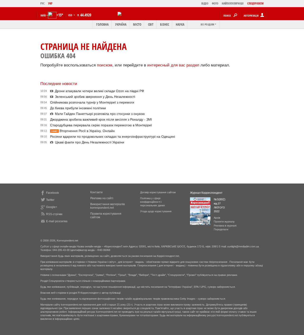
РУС (42, 3)
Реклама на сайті (101, 198)
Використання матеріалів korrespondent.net (107, 206)
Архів (217, 217)
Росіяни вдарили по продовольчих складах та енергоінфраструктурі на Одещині (112, 136)
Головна (102, 24)
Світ (150, 24)
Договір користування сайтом (158, 192)
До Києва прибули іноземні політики (78, 108)
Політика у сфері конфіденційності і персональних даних (152, 202)
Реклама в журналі (225, 225)
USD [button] (70, 15)
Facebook (52, 192)
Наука (180, 24)
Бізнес (164, 24)
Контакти (96, 192)
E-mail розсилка (56, 221)
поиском (104, 65)
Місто (137, 24)
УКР (50, 3)
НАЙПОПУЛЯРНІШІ (233, 3)
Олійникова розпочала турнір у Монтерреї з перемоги (92, 102)
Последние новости (58, 83)
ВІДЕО (204, 3)
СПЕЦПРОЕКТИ (255, 3)
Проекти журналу (224, 221)
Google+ (51, 207)
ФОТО (215, 3)
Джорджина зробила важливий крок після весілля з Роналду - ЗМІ (101, 119)
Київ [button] (43, 15)
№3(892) (219, 199)
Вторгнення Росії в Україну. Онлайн (83, 131)
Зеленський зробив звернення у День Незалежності (95, 97)
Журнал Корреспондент (206, 192)
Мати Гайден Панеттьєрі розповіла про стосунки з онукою (100, 114)
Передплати (221, 229)
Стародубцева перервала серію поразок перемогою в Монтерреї (101, 125)
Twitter (50, 200)
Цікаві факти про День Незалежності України (89, 142)
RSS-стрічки (54, 214)
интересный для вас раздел (173, 65)
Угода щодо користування (155, 211)
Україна (120, 24)
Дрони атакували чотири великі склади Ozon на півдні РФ (99, 91)
